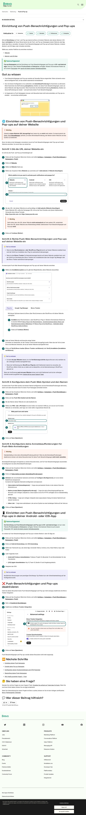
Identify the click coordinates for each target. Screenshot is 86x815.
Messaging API (48, 745)
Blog (3, 759)
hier (26, 687)
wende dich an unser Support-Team (33, 374)
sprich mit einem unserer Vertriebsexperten (33, 68)
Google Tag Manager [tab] (21, 308)
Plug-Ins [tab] (9, 308)
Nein (13, 702)
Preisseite (14, 68)
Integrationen (47, 777)
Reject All (64, 807)
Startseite (5, 11)
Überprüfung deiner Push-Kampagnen (16, 673)
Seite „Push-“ (12, 135)
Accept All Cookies (64, 811)
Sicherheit (5, 749)
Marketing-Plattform (49, 734)
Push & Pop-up (22, 11)
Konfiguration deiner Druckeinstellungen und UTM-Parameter (22, 670)
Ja (6, 702)
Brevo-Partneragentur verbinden (11, 692)
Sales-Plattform (48, 742)
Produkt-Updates (49, 774)
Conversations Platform (50, 738)
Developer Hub (48, 767)
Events (4, 763)
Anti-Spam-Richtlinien (8, 792)
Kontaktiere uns (48, 763)
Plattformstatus (48, 770)
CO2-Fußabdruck (7, 742)
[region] (43, 807)
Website (7, 53)
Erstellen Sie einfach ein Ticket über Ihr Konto (46, 685)
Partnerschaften (6, 767)
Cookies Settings (64, 803)
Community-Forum (7, 774)
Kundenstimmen (6, 770)
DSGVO (4, 745)
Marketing (13, 11)
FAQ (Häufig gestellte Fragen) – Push (16, 676)
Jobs (3, 734)
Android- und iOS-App (11, 56)
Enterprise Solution (49, 749)
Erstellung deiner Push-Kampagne (15, 663)
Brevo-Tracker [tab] (35, 308)
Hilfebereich (47, 759)
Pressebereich (6, 738)
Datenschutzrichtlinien (8, 796)
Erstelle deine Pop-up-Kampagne (14, 666)
